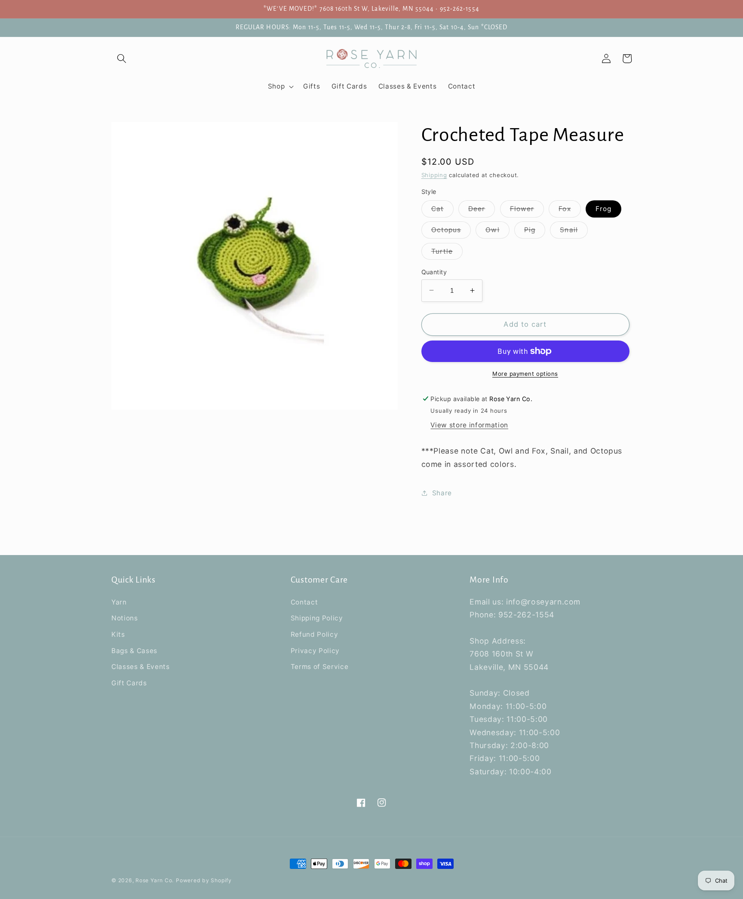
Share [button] (442, 492)
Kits (118, 634)
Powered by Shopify (204, 880)
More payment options (525, 373)
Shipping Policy (317, 618)
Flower (527, 210)
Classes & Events (140, 667)
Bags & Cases (134, 651)
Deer (481, 210)
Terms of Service (320, 667)
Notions (124, 618)
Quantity (434, 271)
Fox (569, 210)
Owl (497, 231)
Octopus (451, 231)
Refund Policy (314, 634)
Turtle (447, 252)
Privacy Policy (315, 651)
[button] (121, 58)
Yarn (119, 602)
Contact (304, 602)
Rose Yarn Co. (154, 880)
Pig (534, 231)
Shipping (434, 175)
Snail (574, 231)
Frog (603, 209)
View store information (469, 425)
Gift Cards (129, 683)
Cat (442, 210)
